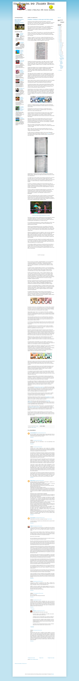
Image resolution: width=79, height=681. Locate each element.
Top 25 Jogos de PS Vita (22, 42)
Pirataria (35, 427)
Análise (32, 427)
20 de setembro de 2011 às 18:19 (38, 593)
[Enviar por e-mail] (40, 426)
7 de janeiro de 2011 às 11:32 (40, 517)
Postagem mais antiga (51, 657)
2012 (59, 40)
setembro (60, 45)
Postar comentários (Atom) (34, 659)
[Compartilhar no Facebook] (43, 426)
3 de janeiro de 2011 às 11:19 (41, 432)
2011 (59, 41)
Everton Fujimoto (32, 517)
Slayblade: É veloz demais (22, 80)
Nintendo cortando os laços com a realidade (21, 98)
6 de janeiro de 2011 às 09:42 (39, 480)
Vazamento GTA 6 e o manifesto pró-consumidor (22, 71)
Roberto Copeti (32, 480)
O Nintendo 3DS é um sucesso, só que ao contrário (21, 52)
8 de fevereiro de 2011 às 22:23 (38, 581)
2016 (59, 35)
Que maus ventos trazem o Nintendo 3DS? (61, 62)
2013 (59, 39)
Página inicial (41, 657)
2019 (59, 31)
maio (60, 49)
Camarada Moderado (33, 432)
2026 (59, 26)
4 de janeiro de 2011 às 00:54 (37, 440)
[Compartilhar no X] (42, 426)
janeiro (60, 54)
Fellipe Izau (34, 610)
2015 (59, 36)
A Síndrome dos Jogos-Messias (21, 34)
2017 (59, 34)
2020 (59, 30)
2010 (59, 70)
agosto (60, 46)
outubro (60, 44)
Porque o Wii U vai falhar (22, 89)
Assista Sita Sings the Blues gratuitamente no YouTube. (41, 215)
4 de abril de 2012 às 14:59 (41, 610)
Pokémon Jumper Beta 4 (22, 118)
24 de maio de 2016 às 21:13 (37, 630)
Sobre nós (59, 17)
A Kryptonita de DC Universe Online (61, 59)
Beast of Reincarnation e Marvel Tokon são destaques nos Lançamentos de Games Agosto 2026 (19, 21)
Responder (32, 437)
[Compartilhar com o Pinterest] (44, 426)
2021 (59, 29)
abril (60, 50)
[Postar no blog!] (41, 426)
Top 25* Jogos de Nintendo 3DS (22, 61)
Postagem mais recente (31, 657)
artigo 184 (48, 133)
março (60, 51)
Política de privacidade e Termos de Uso (21, 663)
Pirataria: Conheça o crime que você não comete (40, 19)
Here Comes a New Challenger (61, 56)
